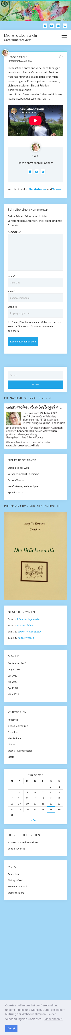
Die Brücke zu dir (21, 35)
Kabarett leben (25, 625)
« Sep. (34, 820)
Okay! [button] (11, 1028)
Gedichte (13, 732)
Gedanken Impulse (18, 726)
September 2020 (17, 663)
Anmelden (13, 874)
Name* (11, 276)
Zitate (11, 756)
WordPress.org (16, 892)
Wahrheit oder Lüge (18, 467)
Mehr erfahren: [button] (53, 1019)
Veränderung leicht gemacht (23, 474)
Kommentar (14, 231)
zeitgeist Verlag (16, 848)
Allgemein (13, 719)
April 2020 (13, 688)
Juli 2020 (12, 675)
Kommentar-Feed (17, 886)
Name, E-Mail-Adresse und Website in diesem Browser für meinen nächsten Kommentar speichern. (34, 326)
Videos (56, 189)
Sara (35, 156)
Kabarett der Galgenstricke (23, 842)
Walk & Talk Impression (20, 750)
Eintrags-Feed (15, 880)
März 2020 (13, 694)
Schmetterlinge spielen (28, 619)
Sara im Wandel (16, 480)
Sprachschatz (15, 492)
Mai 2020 (12, 681)
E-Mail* (11, 291)
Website (12, 306)
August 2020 (14, 669)
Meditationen (38, 189)
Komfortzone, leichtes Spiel (23, 486)
